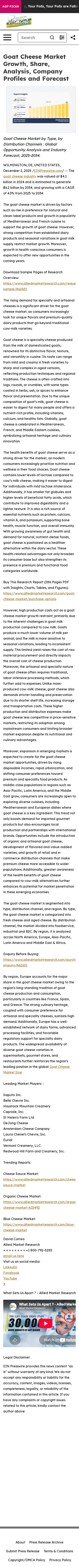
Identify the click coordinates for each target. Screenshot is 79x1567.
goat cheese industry (19, 176)
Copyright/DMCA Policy (26, 1560)
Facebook (11, 1273)
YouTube (10, 1278)
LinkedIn (10, 1267)
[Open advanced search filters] (62, 37)
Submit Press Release (23, 1551)
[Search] (52, 37)
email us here (13, 1256)
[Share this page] (73, 37)
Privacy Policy (60, 1560)
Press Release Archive (46, 1542)
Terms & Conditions (58, 1551)
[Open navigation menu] (7, 37)
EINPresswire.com (48, 171)
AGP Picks (10, 6)
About (20, 1542)
